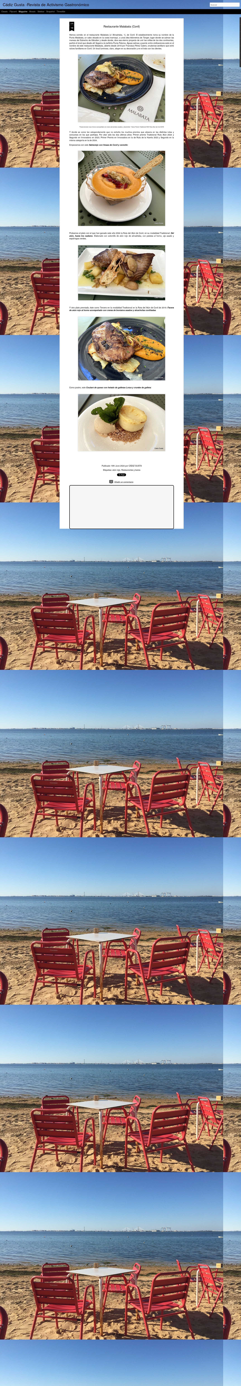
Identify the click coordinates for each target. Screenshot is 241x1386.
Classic (4, 11)
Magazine (23, 11)
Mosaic (32, 11)
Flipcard (13, 11)
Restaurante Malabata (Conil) (121, 26)
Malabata (104, 34)
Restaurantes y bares (130, 470)
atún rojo (116, 470)
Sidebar (41, 11)
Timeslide (61, 11)
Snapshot (50, 11)
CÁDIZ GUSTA (135, 465)
